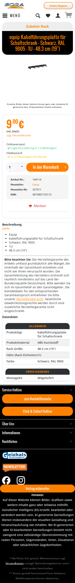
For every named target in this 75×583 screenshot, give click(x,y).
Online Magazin (58, 5)
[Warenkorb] (68, 15)
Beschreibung (12, 224)
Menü (15, 15)
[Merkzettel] (48, 15)
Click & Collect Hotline (37, 411)
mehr (6, 228)
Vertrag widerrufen (37, 488)
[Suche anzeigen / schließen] (38, 15)
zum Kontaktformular (37, 398)
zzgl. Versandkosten (18, 135)
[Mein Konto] (58, 15)
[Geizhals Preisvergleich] (37, 455)
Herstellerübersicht (29, 299)
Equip (35, 184)
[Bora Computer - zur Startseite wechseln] (14, 5)
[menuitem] (11, 15)
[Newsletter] (37, 468)
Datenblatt (10, 317)
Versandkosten (15, 563)
